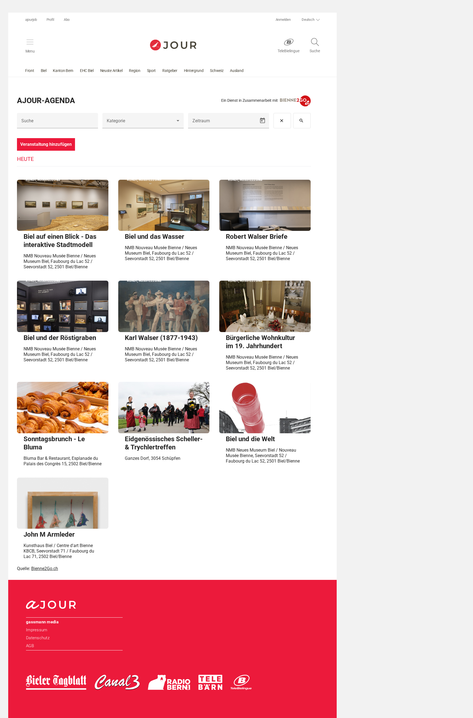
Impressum (36, 629)
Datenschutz (38, 637)
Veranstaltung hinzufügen (46, 144)
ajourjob (31, 20)
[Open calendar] (262, 120)
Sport (151, 70)
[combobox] (143, 123)
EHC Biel (87, 70)
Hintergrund (194, 70)
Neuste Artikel (111, 70)
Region (134, 70)
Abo (67, 20)
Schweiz (216, 70)
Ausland (236, 70)
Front (29, 70)
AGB (30, 645)
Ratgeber (169, 70)
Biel (44, 70)
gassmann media (42, 622)
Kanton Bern (63, 70)
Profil (50, 20)
